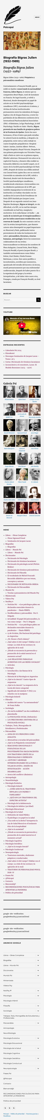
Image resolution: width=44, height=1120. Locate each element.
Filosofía (8, 700)
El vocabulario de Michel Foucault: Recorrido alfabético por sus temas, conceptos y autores (21, 578)
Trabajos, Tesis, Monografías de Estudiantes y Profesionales (21, 1017)
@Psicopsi (9, 878)
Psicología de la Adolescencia (19, 803)
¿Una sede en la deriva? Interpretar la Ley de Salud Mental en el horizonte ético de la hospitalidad (22, 823)
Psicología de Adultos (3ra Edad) (20, 806)
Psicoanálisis (10, 731)
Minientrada (10, 596)
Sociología (9, 708)
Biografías (9, 544)
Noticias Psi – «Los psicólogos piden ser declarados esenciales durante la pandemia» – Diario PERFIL (23, 607)
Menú (37, 17)
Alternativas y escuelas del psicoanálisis (23, 740)
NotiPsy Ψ (9, 602)
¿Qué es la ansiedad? (15, 829)
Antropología (10, 777)
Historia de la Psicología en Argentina (22, 676)
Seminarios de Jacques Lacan (19, 541)
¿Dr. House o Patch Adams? (18, 639)
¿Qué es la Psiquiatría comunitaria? (21, 743)
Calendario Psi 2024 (13, 350)
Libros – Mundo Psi (13, 550)
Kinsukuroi (9, 353)
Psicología (9, 668)
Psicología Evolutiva (13, 783)
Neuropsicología (12, 852)
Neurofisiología (11, 780)
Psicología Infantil (12, 697)
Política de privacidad (14, 893)
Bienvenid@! (10, 884)
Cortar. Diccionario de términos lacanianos (22, 362)
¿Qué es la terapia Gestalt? (18, 847)
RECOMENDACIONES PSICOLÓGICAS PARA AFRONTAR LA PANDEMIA (21, 1095)
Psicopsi (8, 27)
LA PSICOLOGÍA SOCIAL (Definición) (22, 717)
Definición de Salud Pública (18, 815)
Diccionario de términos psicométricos (23, 570)
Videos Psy (9, 599)
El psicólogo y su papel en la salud (21, 818)
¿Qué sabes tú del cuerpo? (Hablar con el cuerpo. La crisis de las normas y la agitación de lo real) (23, 645)
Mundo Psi (9, 590)
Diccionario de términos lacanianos (21, 561)
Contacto (9, 881)
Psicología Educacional (14, 809)
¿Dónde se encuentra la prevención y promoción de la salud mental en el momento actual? (22, 653)
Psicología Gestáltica (13, 844)
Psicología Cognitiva (13, 841)
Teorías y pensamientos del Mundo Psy (23, 593)
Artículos (11, 665)
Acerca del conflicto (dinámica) (20, 774)
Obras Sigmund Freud (16, 538)
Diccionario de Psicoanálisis (18, 587)
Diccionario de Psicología (17, 558)
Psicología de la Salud (14, 812)
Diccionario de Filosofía (16, 573)
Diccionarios (10, 555)
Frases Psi (9, 875)
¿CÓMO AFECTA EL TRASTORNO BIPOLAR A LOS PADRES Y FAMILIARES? (23, 792)
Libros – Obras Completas (15, 535)
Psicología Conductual (14, 849)
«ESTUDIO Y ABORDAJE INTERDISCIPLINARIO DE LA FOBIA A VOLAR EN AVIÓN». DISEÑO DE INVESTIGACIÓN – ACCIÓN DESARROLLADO (22, 766)
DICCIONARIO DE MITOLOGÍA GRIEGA (22, 584)
